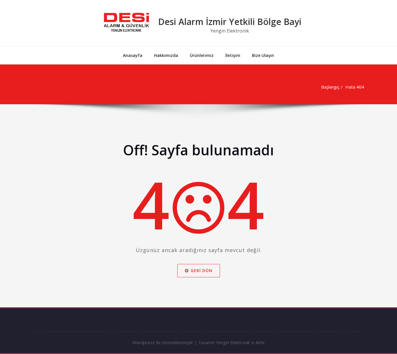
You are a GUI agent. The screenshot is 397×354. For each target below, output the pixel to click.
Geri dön (201, 270)
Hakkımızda (166, 55)
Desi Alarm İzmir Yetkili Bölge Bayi (229, 22)
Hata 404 (354, 87)
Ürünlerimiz (202, 55)
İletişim (232, 55)
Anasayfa (132, 55)
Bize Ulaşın (263, 55)
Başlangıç (330, 87)
